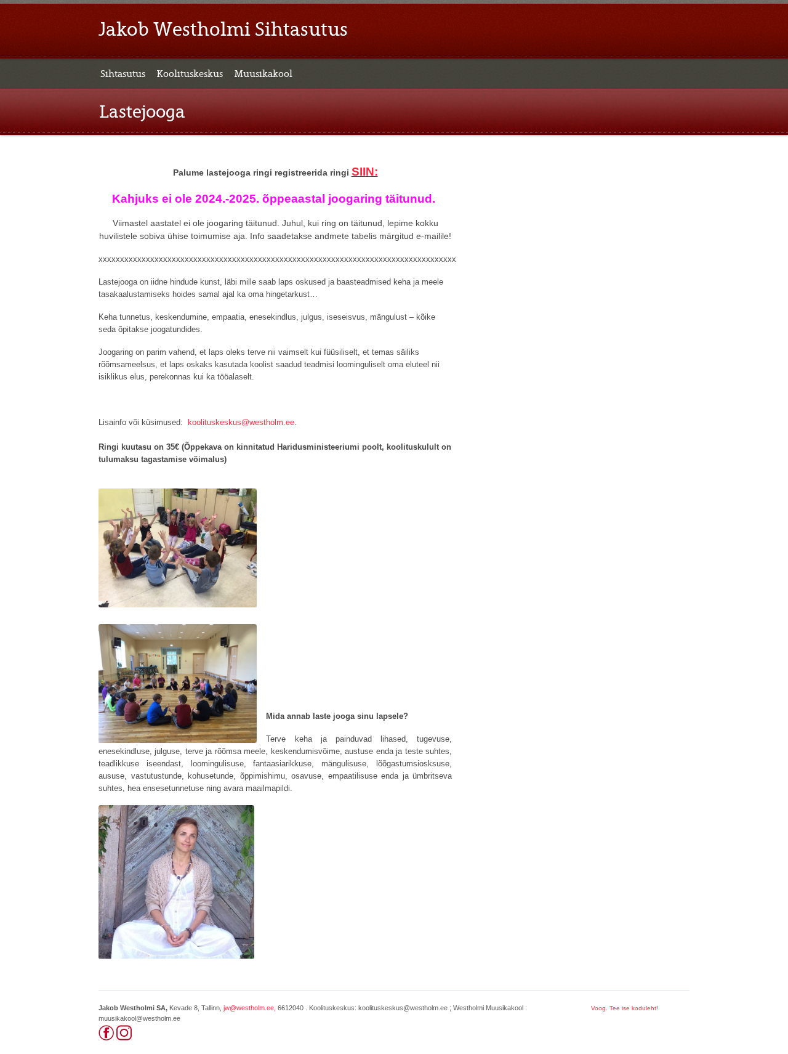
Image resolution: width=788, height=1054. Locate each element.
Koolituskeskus (189, 73)
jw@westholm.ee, (249, 1007)
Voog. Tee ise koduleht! (624, 1008)
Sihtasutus (122, 73)
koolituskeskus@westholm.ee (241, 422)
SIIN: (365, 171)
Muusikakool (263, 73)
